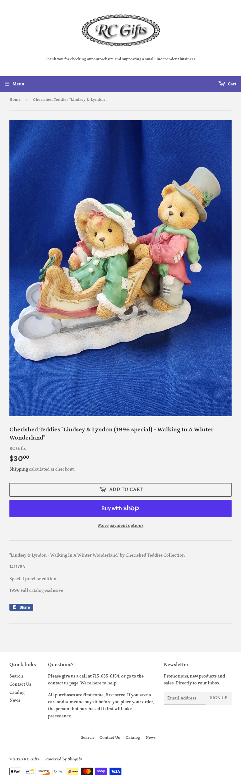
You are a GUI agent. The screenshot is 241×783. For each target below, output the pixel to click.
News (14, 700)
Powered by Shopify (63, 759)
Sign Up (219, 697)
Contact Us (20, 684)
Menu (18, 84)
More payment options (120, 525)
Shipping (18, 469)
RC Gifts (32, 759)
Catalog (16, 692)
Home (15, 99)
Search (16, 676)
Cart (231, 84)
